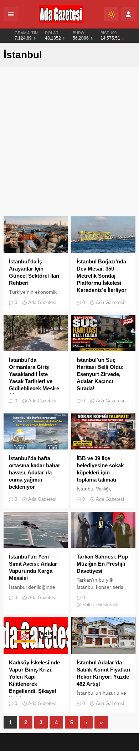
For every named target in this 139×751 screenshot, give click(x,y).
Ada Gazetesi (42, 302)
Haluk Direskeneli (100, 604)
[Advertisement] (69, 143)
